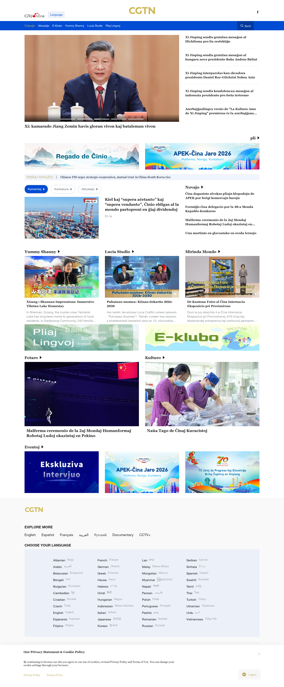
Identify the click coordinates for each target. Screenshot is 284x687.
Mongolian (155, 573)
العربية (83, 535)
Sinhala (196, 567)
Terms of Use (55, 675)
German (108, 567)
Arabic (62, 567)
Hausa (106, 580)
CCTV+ (145, 535)
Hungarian (110, 599)
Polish (150, 599)
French (108, 560)
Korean (108, 626)
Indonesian (115, 606)
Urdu (193, 613)
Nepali (150, 586)
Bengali (61, 580)
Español (48, 535)
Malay (155, 567)
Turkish (196, 599)
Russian (153, 626)
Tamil (194, 586)
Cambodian (64, 593)
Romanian (154, 619)
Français (66, 535)
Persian (152, 593)
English (30, 535)
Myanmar (157, 580)
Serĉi (248, 26)
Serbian (197, 560)
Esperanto (66, 619)
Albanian (63, 560)
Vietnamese (201, 619)
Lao (148, 560)
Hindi (104, 593)
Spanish (197, 573)
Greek (108, 573)
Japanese (109, 619)
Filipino (63, 626)
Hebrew (107, 586)
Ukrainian (200, 606)
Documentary (122, 535)
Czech (62, 606)
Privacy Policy (32, 675)
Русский (100, 535)
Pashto (150, 613)
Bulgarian (66, 586)
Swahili (197, 580)
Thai (192, 593)
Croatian (64, 599)
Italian (107, 613)
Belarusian (68, 573)
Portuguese (156, 606)
